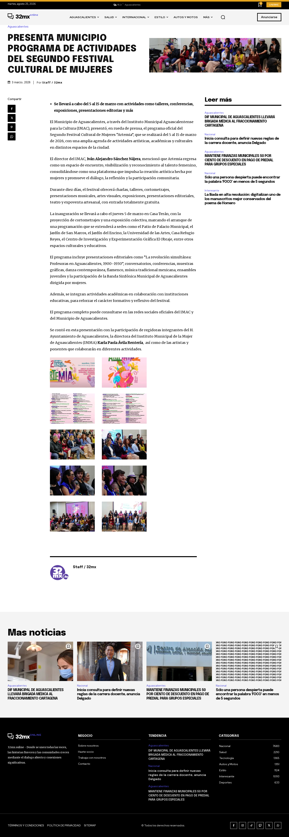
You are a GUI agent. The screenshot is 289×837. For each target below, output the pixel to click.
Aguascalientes (18, 26)
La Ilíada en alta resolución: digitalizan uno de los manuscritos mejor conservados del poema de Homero (242, 199)
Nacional (210, 134)
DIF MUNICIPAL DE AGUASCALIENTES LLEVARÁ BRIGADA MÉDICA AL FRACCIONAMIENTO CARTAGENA (240, 121)
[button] (223, 17)
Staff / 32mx (52, 82)
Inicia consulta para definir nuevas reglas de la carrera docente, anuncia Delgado (108, 694)
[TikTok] (251, 825)
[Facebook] (12, 109)
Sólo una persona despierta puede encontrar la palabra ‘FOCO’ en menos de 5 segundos (247, 694)
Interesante (212, 190)
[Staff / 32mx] (59, 573)
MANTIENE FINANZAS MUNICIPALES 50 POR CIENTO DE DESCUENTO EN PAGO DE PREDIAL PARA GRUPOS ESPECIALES (239, 160)
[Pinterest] (12, 127)
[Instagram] (242, 825)
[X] (12, 118)
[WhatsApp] (12, 136)
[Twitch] (260, 825)
